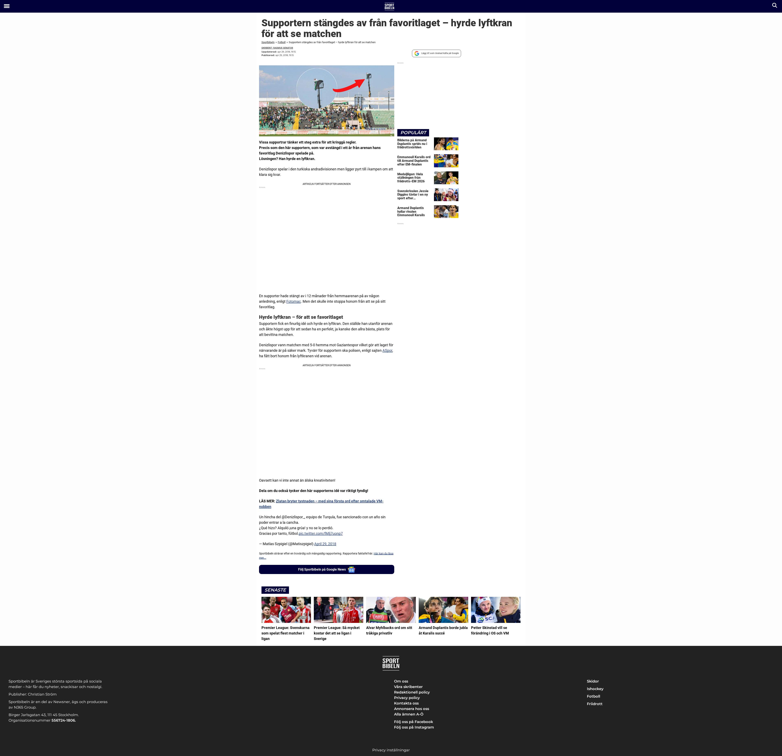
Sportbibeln (268, 42)
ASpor (387, 350)
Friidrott (595, 704)
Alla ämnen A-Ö (408, 714)
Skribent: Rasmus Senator (277, 48)
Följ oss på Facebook (413, 722)
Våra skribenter (408, 687)
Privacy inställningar (391, 750)
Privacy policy (407, 698)
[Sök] (775, 6)
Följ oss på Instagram (414, 727)
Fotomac (293, 301)
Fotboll (282, 42)
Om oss (401, 681)
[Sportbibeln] (389, 6)
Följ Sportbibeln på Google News (322, 569)
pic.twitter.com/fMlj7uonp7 (321, 533)
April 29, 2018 (325, 544)
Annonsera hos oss (411, 709)
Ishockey (595, 689)
